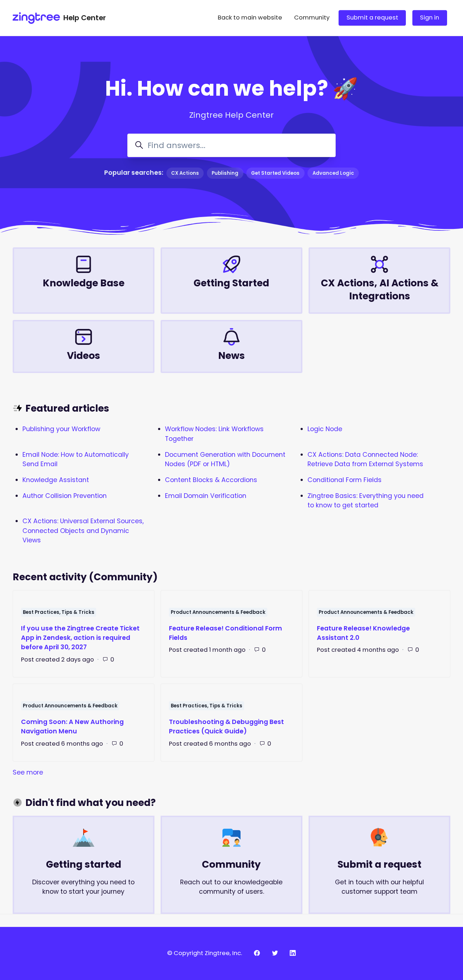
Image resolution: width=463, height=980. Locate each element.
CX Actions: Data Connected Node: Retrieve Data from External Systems (365, 459)
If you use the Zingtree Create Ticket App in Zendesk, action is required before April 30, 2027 (80, 638)
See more (69, 772)
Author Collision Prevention (64, 495)
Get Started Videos (275, 173)
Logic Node (324, 429)
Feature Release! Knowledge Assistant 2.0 (363, 633)
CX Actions (185, 173)
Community (312, 17)
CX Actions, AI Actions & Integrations (379, 289)
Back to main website (250, 17)
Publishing (225, 173)
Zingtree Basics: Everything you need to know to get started (365, 500)
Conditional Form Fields (344, 480)
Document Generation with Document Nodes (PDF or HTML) (225, 459)
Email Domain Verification (205, 495)
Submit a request (372, 17)
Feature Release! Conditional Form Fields (225, 633)
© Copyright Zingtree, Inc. (204, 953)
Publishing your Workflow (61, 429)
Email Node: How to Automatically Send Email (75, 459)
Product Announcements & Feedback (218, 612)
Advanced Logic (333, 173)
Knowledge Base (83, 283)
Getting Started (231, 283)
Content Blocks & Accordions (211, 480)
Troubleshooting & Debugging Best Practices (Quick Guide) (226, 726)
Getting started (83, 864)
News (231, 355)
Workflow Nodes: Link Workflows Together (214, 434)
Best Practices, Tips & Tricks (58, 612)
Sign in (429, 17)
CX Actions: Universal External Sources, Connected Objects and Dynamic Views (83, 531)
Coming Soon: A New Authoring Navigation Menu (72, 726)
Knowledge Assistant (55, 480)
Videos (83, 355)
